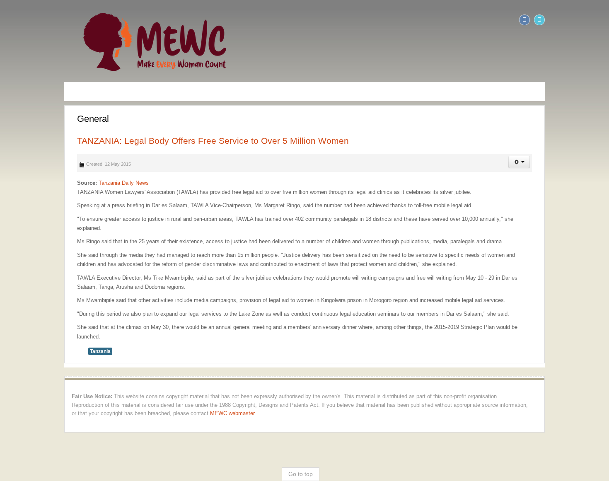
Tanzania (38, 323)
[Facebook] (586, 20)
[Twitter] (601, 20)
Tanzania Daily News (61, 183)
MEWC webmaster (480, 377)
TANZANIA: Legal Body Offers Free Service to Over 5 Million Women (151, 140)
